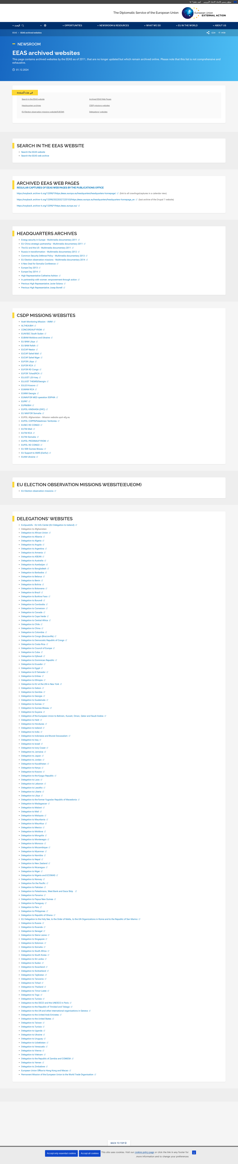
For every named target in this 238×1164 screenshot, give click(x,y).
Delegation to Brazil (30, 592)
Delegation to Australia (32, 560)
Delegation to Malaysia (32, 815)
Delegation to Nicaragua (33, 867)
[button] (219, 25)
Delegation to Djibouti (31, 656)
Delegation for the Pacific (33, 883)
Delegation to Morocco (32, 843)
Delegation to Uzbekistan (33, 1042)
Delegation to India (30, 732)
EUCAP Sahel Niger (30, 357)
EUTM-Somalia (28, 437)
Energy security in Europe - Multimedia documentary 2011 (49, 239)
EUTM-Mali (26, 429)
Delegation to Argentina (32, 548)
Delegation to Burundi (31, 600)
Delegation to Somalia (32, 947)
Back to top (118, 1143)
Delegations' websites (98, 112)
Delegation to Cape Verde (33, 616)
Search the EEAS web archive (35, 155)
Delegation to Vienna (31, 1050)
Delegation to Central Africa (34, 620)
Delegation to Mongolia (32, 835)
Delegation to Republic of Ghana (37, 915)
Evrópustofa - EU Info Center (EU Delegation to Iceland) (47, 525)
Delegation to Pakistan (32, 887)
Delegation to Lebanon (32, 783)
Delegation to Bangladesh (33, 568)
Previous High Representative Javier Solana (42, 283)
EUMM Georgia (28, 393)
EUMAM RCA (27, 389)
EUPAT (24, 401)
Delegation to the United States (36, 1018)
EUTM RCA (26, 433)
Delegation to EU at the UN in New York (40, 684)
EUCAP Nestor (28, 349)
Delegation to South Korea (34, 955)
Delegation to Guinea (31, 704)
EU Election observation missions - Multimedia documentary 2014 (53, 259)
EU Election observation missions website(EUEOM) (43, 112)
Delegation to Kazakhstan (33, 763)
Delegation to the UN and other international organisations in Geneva (54, 1010)
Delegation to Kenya (31, 767)
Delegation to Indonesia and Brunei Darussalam (44, 736)
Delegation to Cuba (30, 652)
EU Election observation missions (37, 491)
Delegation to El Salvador (33, 672)
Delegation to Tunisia (31, 998)
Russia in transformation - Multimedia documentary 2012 (49, 251)
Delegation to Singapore (32, 939)
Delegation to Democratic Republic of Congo (42, 640)
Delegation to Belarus (31, 576)
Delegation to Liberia (31, 791)
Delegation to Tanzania (32, 979)
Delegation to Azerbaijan (33, 564)
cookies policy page (144, 1152)
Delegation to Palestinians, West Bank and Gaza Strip (47, 891)
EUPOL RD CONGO (30, 445)
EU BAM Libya (28, 341)
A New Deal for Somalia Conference (38, 263)
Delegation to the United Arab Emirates (40, 1014)
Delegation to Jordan (31, 759)
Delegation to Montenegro (33, 839)
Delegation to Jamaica (32, 751)
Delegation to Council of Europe (36, 648)
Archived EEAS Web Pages (100, 99)
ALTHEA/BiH (27, 325)
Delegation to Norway (31, 879)
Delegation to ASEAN (31, 556)
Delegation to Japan (31, 755)
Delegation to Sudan (31, 963)
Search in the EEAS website (33, 99)
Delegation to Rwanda (32, 927)
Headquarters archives (31, 105)
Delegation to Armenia (32, 552)
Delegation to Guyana (31, 712)
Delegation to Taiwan (31, 1022)
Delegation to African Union (34, 532)
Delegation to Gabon (31, 688)
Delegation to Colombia (32, 632)
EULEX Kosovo (28, 385)
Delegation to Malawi (31, 807)
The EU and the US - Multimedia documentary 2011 (46, 247)
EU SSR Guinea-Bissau (32, 449)
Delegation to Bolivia (31, 584)
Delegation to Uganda (31, 1030)
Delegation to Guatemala (33, 700)
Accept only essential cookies (61, 1153)
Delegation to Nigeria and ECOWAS (38, 875)
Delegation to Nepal (30, 859)
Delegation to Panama (32, 895)
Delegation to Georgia (31, 696)
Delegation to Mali (30, 811)
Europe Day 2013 (29, 267)
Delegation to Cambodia (33, 604)
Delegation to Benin (30, 580)
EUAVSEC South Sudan (32, 333)
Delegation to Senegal (31, 931)
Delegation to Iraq (29, 740)
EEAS (14, 33)
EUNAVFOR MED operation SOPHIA (38, 397)
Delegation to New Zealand (34, 863)
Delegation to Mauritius (32, 823)
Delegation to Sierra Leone (34, 935)
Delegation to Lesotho (32, 787)
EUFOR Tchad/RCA (30, 373)
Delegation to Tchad (31, 983)
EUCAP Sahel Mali (30, 353)
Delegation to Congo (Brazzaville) (37, 636)
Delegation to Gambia (31, 692)
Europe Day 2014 (29, 271)
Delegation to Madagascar (34, 803)
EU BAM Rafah (28, 345)
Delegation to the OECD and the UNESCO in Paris (45, 1002)
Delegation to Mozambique (34, 847)
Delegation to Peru (30, 907)
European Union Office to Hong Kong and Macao (44, 1070)
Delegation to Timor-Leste (33, 991)
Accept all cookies (90, 1153)
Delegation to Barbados (32, 572)
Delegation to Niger (30, 871)
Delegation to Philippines (33, 911)
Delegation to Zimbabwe (33, 1066)
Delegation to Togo (30, 995)
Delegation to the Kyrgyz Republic (37, 775)
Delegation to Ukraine (31, 1034)
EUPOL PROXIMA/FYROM (33, 441)
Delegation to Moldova (32, 831)
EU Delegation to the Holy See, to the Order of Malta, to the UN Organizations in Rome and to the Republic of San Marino (79, 919)
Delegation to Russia (31, 923)
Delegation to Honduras (32, 724)
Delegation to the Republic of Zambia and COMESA (46, 1058)
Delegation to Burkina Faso (34, 596)
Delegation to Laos (30, 779)
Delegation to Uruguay (32, 1038)
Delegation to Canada (31, 612)
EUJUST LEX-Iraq (29, 377)
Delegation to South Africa (34, 951)
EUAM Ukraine (28, 457)
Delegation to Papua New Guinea (37, 899)
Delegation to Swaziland (33, 967)
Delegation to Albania (31, 536)
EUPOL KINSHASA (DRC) (33, 409)
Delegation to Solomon (32, 943)
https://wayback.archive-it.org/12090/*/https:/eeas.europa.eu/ (47, 205)
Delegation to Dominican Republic (37, 660)
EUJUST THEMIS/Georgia (33, 381)
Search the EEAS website (33, 152)
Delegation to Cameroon (33, 608)
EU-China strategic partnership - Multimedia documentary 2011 (52, 243)
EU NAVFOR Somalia (31, 413)
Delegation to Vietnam (32, 1054)
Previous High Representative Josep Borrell (41, 287)
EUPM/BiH (26, 405)
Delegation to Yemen (31, 1062)
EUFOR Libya (27, 361)
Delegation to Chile (30, 624)
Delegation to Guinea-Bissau (35, 708)
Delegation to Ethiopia (32, 680)
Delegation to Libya (30, 795)
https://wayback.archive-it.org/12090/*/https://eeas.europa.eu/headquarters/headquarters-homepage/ (66, 193)
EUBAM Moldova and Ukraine (35, 337)
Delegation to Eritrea (31, 676)
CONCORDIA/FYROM (31, 329)
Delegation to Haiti (30, 720)
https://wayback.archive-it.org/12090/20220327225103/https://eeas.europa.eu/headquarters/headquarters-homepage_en (76, 199)
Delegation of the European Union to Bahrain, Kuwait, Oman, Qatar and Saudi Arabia (62, 716)
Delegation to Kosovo (31, 771)
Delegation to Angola (31, 544)
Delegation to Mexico (31, 827)
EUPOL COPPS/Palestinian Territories (39, 421)
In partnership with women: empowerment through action (49, 279)
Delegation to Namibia (32, 855)
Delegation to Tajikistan (32, 975)
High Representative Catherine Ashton (39, 275)
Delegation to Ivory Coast (33, 748)
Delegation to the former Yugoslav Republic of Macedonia (49, 799)
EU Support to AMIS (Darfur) (34, 453)
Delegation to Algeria (31, 540)
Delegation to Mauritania (33, 819)
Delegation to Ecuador (32, 664)
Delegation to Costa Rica (33, 644)
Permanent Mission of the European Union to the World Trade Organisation (57, 1074)
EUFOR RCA (27, 365)
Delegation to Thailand (32, 987)
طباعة (223, 33)
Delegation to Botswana (32, 588)
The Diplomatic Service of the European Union (145, 12)
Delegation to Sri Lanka (32, 959)
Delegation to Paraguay (32, 903)
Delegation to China (30, 628)
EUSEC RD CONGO (30, 425)
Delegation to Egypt (30, 668)
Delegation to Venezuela (33, 1046)
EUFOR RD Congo (30, 369)
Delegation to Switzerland (33, 971)
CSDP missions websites (99, 105)
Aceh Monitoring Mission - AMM (37, 321)
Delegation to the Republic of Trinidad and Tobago (45, 1006)
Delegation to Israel (30, 744)
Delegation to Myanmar (32, 851)
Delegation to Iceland (31, 728)
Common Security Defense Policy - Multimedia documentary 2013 (53, 255)
